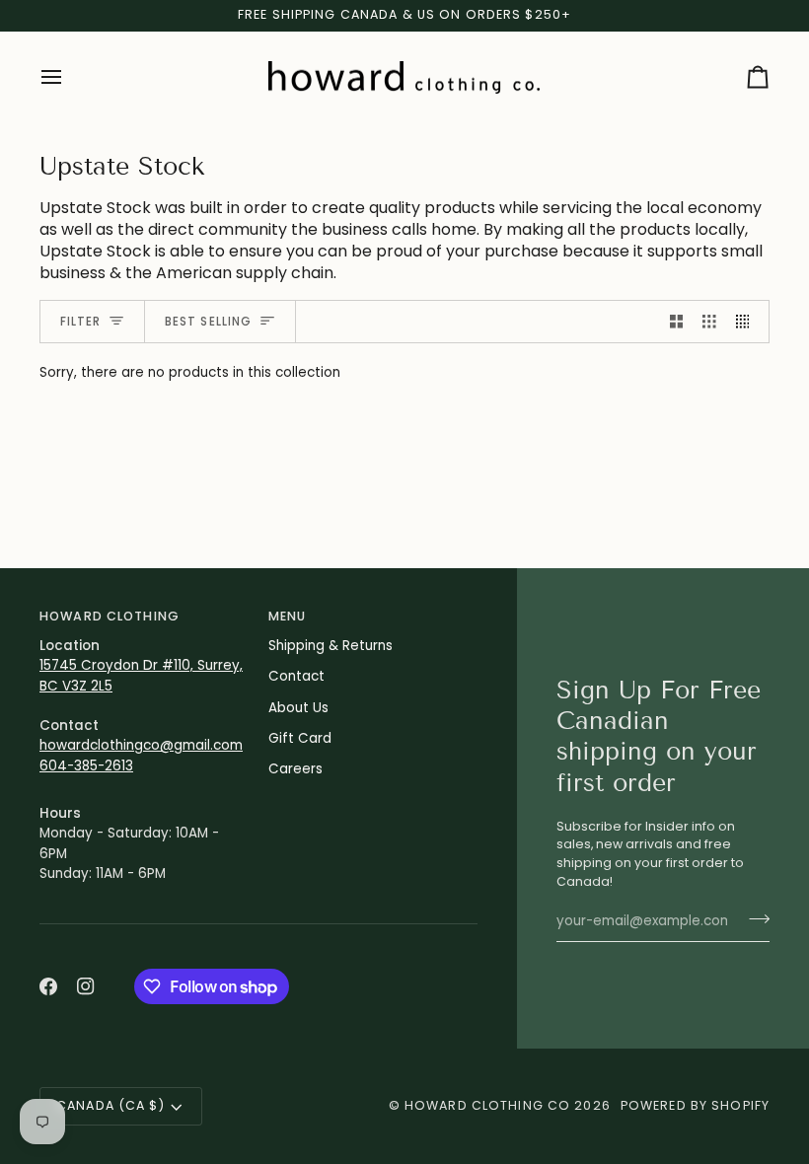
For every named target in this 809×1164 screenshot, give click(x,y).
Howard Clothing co (487, 1105)
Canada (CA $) (110, 1105)
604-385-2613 (86, 766)
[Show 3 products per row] (709, 322)
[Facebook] (48, 986)
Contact (296, 676)
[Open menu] (69, 78)
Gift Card (299, 738)
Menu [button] (287, 616)
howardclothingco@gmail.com (141, 745)
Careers (295, 769)
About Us (298, 707)
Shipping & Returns (330, 645)
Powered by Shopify (695, 1105)
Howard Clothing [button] (109, 616)
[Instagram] (86, 986)
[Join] (753, 919)
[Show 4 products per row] (748, 322)
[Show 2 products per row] (677, 322)
